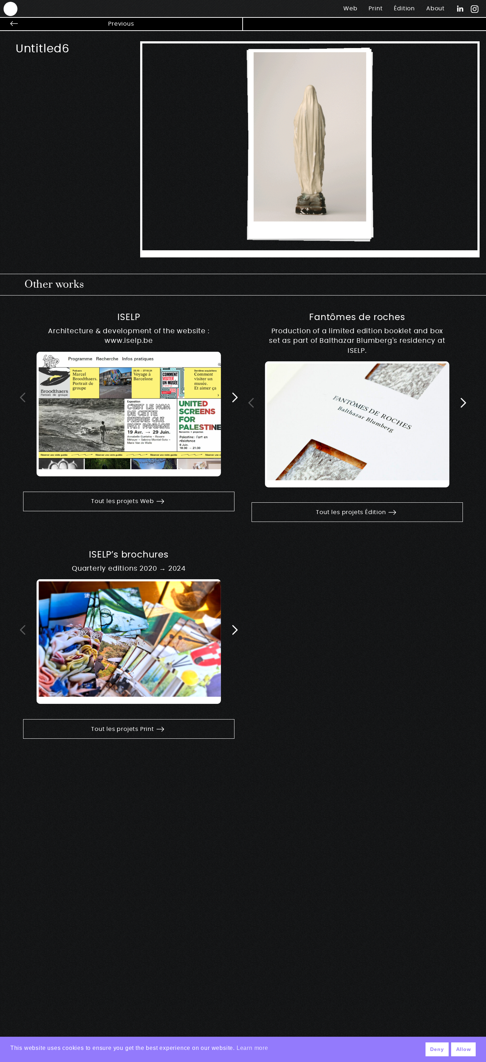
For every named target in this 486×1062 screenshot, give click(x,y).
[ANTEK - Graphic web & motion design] (7, 8)
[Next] (234, 397)
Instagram (474, 8)
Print (375, 8)
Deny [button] (437, 1049)
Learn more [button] (252, 1048)
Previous (121, 24)
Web (350, 8)
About (435, 8)
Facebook (460, 8)
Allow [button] (463, 1049)
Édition (404, 8)
